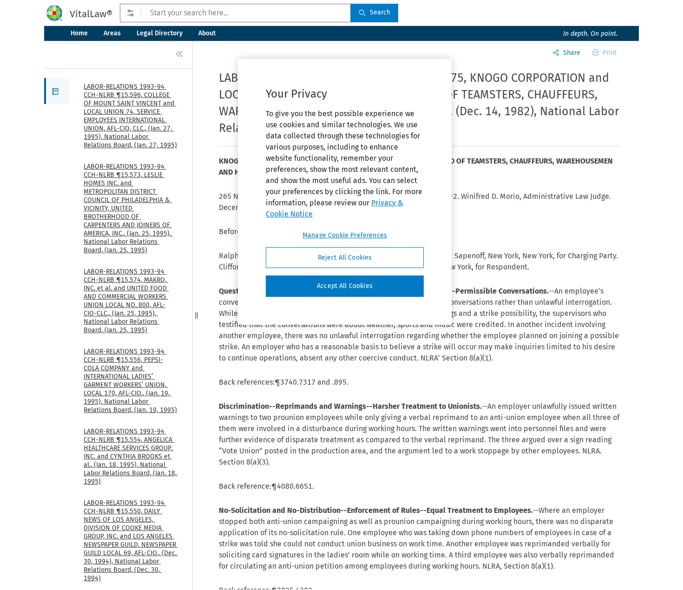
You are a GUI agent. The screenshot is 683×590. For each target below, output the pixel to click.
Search (380, 12)
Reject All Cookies (345, 258)
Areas (112, 33)
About (207, 33)
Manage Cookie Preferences (344, 235)
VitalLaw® (91, 14)
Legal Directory (160, 33)
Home (79, 33)
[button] (57, 91)
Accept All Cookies (345, 286)
